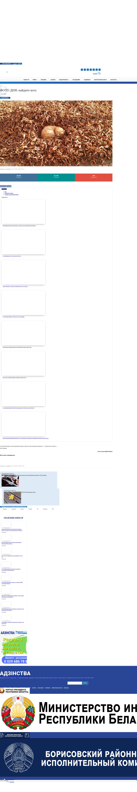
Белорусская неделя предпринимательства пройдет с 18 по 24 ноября (32, 475)
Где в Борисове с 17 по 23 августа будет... (12, 256)
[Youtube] (97, 70)
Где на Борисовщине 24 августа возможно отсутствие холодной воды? (18, 407)
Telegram (5, 508)
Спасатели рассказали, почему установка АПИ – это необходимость (12, 583)
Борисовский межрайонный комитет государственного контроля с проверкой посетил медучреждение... (26, 438)
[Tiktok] (19, 509)
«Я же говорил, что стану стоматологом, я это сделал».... (15, 286)
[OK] (99, 70)
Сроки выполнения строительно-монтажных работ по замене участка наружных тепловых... (12, 529)
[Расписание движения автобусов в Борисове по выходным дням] (23, 333)
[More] (109, 461)
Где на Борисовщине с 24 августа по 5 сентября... (14, 316)
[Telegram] (88, 70)
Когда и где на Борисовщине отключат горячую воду (14, 377)
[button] (97, 73)
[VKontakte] (94, 70)
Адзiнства (2, 169)
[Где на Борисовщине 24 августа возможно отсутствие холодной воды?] (23, 394)
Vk (37, 508)
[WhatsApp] (70, 461)
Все (6, 191)
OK (53, 508)
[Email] (75, 461)
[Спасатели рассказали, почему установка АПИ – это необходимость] (6, 578)
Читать (19, 174)
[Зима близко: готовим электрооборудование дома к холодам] (6, 618)
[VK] (92, 461)
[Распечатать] (81, 461)
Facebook (45, 508)
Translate (12, 782)
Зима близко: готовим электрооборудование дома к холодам (13, 623)
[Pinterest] (64, 461)
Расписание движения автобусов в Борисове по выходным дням (17, 347)
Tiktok (22, 508)
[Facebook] (82, 70)
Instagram (14, 508)
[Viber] (98, 461)
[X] (58, 461)
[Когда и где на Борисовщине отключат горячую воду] (23, 363)
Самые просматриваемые (11, 194)
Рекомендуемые (9, 193)
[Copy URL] (104, 461)
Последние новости (13, 518)
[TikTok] (91, 70)
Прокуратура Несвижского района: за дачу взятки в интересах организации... (13, 596)
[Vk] (35, 509)
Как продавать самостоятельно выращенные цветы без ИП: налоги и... (11, 543)
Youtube (30, 508)
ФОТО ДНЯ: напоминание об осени (28, 492)
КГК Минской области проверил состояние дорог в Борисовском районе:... (19, 225)
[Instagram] (85, 70)
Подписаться (93, 174)
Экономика (5, 97)
